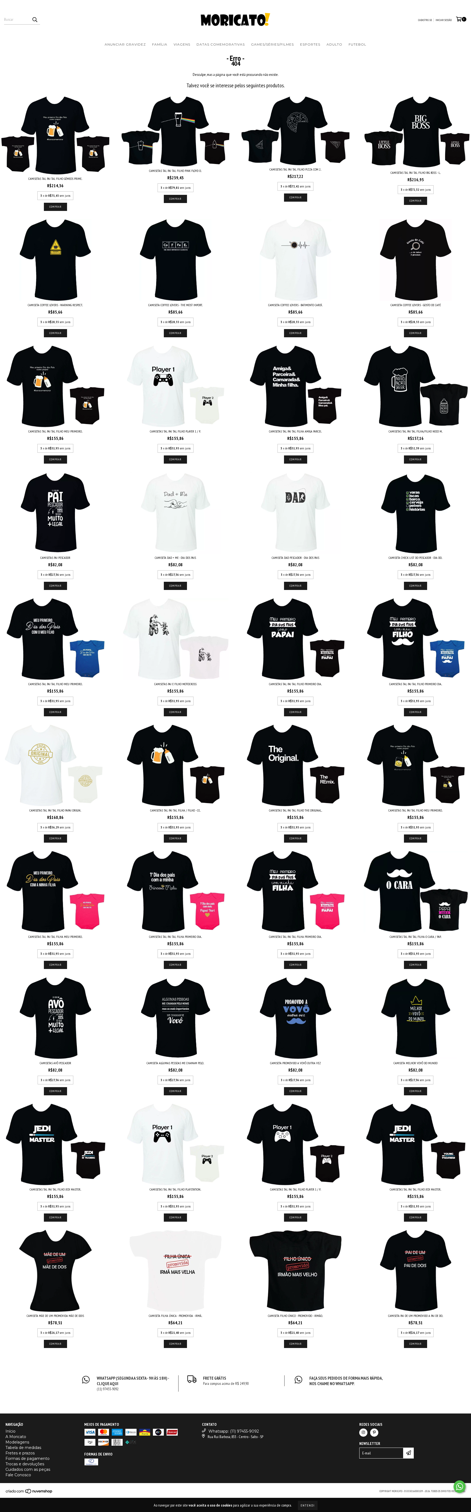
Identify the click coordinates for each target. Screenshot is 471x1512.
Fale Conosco (18, 1474)
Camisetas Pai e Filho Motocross (175, 684)
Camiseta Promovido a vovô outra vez (295, 1063)
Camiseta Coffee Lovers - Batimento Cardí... (295, 305)
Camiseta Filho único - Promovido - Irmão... (295, 1316)
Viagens (182, 44)
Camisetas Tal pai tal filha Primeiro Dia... (175, 937)
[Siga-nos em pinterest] (374, 1433)
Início (10, 1431)
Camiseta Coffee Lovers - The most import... (175, 305)
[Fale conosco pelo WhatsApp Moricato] (460, 1486)
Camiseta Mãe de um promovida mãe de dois (55, 1316)
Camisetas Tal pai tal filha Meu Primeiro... (55, 937)
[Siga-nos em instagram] (363, 1433)
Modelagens (17, 1442)
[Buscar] (34, 20)
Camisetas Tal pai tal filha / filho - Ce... (175, 810)
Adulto (334, 44)
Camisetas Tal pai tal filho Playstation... (175, 1189)
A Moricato (15, 1436)
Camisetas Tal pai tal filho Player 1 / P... (175, 431)
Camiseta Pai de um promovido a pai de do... (415, 1316)
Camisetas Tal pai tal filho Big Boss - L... (416, 173)
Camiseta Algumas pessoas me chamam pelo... (175, 1063)
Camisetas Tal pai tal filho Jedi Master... (55, 1189)
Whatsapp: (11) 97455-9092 (234, 1431)
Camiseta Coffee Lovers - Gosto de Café (416, 305)
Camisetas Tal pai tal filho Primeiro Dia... (295, 684)
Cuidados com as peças (27, 1469)
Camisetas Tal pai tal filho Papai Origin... (55, 810)
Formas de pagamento (27, 1458)
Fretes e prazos (20, 1453)
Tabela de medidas (23, 1447)
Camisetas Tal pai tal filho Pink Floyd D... (175, 171)
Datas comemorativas (221, 44)
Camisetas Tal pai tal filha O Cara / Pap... (416, 937)
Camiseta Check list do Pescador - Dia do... (415, 558)
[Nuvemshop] (29, 1493)
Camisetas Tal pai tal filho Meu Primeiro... (55, 431)
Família (159, 44)
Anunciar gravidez (125, 44)
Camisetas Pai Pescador (55, 558)
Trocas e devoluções (24, 1464)
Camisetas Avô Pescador (55, 1063)
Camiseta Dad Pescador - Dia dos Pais (295, 558)
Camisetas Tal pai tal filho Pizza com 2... (295, 169)
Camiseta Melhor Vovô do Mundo (415, 1063)
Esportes (310, 44)
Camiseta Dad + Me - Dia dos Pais (175, 558)
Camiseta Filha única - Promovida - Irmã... (175, 1316)
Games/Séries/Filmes (272, 44)
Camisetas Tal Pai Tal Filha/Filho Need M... (416, 431)
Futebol (357, 44)
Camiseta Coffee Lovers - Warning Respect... (55, 305)
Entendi (308, 1505)
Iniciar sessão (444, 20)
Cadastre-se (425, 20)
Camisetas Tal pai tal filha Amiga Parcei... (295, 431)
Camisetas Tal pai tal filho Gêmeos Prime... (55, 179)
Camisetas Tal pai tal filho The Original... (295, 810)
